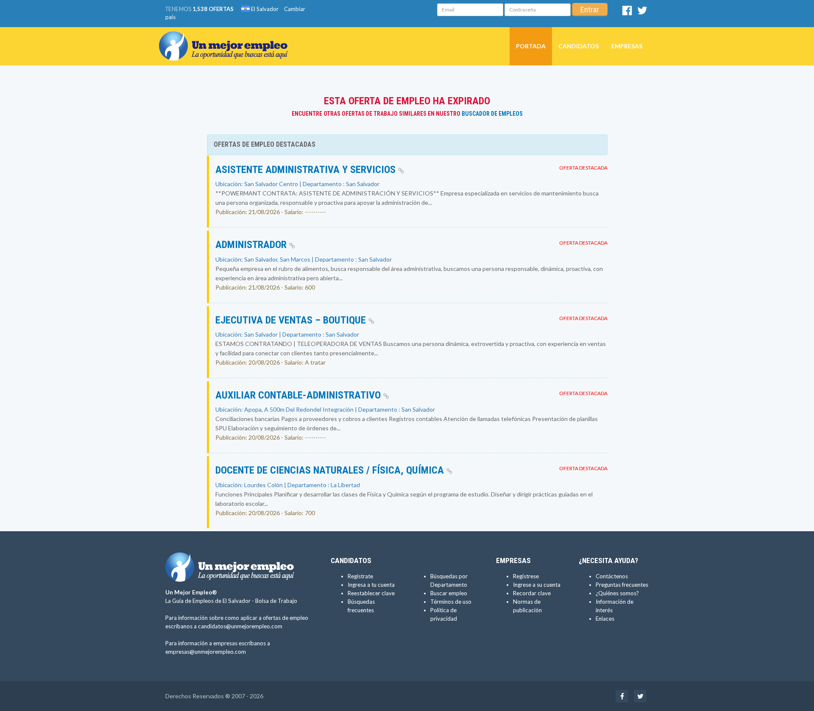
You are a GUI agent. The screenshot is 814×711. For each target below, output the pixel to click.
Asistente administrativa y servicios (306, 170)
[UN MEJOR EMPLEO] (226, 37)
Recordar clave (532, 593)
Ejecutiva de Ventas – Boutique (291, 320)
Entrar (589, 9)
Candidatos (578, 46)
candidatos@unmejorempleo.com (240, 626)
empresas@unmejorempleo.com (205, 651)
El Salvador (264, 9)
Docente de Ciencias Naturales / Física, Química (330, 470)
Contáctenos (612, 576)
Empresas (626, 46)
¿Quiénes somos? (617, 593)
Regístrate (360, 576)
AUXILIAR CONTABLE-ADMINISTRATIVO (299, 395)
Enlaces (605, 618)
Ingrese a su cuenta (536, 584)
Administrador (252, 245)
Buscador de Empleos (492, 113)
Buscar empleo (448, 593)
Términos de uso (450, 601)
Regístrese (526, 576)
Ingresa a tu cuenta (371, 584)
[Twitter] (642, 12)
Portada (531, 46)
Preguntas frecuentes (622, 584)
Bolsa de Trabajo (276, 600)
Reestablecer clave (371, 593)
